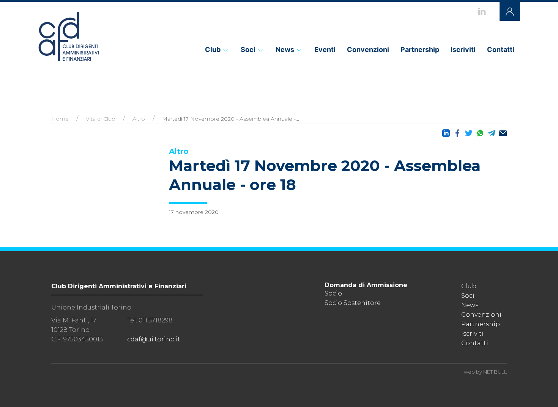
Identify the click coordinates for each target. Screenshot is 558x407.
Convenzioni (368, 49)
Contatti (500, 49)
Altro (138, 118)
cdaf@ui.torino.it (153, 339)
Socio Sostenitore (353, 302)
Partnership (419, 49)
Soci (248, 49)
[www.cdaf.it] (68, 36)
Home (60, 118)
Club (213, 49)
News (285, 49)
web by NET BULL (485, 372)
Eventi (325, 49)
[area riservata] (510, 11)
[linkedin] (481, 11)
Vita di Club (100, 118)
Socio (333, 293)
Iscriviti (463, 49)
